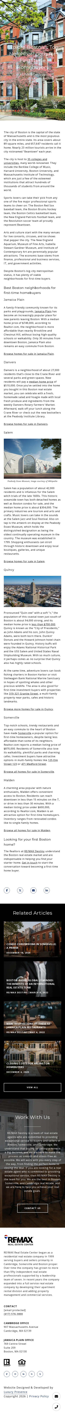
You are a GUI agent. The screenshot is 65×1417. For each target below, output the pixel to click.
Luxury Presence (15, 1392)
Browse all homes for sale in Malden (27, 830)
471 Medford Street (33, 764)
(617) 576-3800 (13, 1314)
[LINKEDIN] (23, 1374)
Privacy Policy (39, 1396)
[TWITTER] (32, 1374)
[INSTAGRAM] (15, 1374)
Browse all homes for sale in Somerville (29, 771)
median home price (41, 381)
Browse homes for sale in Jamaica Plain (29, 353)
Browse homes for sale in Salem (24, 561)
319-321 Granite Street (23, 693)
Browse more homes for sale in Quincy (28, 709)
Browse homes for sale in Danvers (26, 424)
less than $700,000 (43, 624)
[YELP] (40, 1374)
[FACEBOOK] (7, 1374)
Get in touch (29, 862)
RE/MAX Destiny (34, 851)
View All (32, 1087)
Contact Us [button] (32, 1208)
